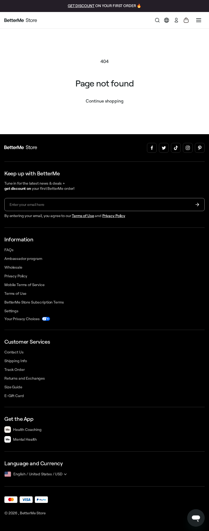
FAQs (8, 249)
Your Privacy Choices (22, 319)
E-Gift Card (14, 395)
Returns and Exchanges (24, 378)
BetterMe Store (33, 513)
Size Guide (13, 387)
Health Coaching (27, 429)
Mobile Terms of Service (24, 284)
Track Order (14, 369)
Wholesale (13, 267)
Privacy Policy (113, 215)
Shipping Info (15, 360)
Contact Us (14, 352)
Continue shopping (105, 101)
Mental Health (25, 439)
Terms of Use (83, 215)
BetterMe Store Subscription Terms (34, 302)
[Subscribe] (197, 204)
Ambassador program (23, 258)
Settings (11, 311)
